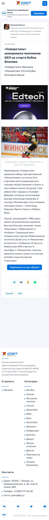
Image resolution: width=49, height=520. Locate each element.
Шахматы (31, 426)
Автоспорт (32, 422)
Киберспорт (32, 430)
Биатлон (30, 434)
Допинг (30, 439)
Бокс (28, 418)
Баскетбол (31, 410)
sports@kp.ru (17, 495)
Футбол (30, 390)
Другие (30, 450)
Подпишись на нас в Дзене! (24, 267)
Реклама (8, 390)
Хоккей (9, 293)
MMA (28, 414)
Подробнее (39, 13)
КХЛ (20, 293)
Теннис (30, 405)
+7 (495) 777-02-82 (23, 491)
